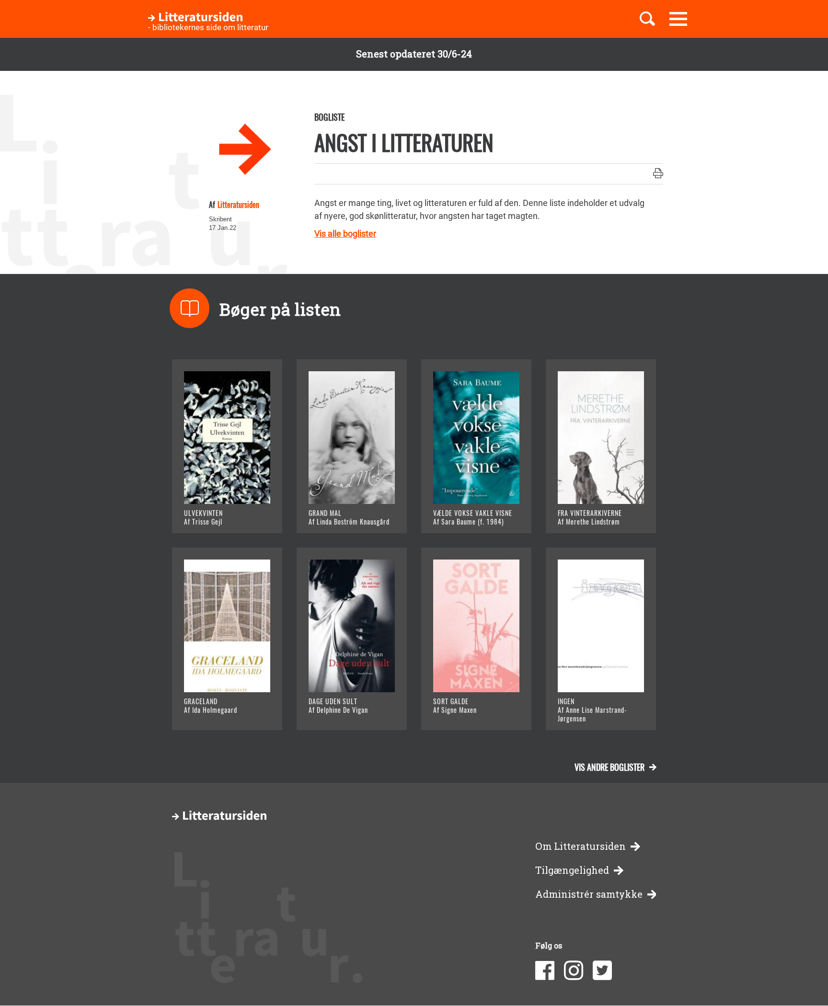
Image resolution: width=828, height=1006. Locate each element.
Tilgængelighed (572, 870)
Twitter (602, 970)
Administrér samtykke (589, 894)
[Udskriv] (658, 174)
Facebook (544, 970)
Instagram (573, 970)
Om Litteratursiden (580, 846)
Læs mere (215, 514)
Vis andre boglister (609, 767)
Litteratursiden (238, 204)
